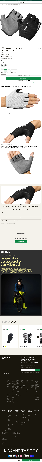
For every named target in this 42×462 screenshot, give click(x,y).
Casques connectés (8, 392)
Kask (9, 416)
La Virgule (16, 420)
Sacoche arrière (13, 400)
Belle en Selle (17, 422)
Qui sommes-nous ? (5, 432)
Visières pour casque (28, 389)
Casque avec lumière (9, 390)
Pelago (29, 416)
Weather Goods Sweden (17, 418)
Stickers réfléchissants (28, 384)
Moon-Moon (24, 457)
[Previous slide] (1, 25)
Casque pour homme (9, 386)
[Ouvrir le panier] (40, 2)
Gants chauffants (18, 397)
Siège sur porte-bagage (37, 393)
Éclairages (22, 382)
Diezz (9, 428)
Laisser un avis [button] (21, 241)
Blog (2, 443)
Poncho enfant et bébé (37, 396)
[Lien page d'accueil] (21, 2)
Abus (34, 413)
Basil (22, 424)
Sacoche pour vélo (14, 382)
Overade (9, 423)
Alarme (27, 387)
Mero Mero (16, 414)
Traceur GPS (28, 386)
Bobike (29, 419)
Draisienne (37, 399)
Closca (9, 429)
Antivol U (32, 380)
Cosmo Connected (11, 421)
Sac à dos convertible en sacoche (14, 384)
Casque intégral (8, 403)
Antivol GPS (32, 395)
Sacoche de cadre (13, 393)
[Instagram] (2, 373)
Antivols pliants (32, 387)
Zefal (28, 420)
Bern (9, 420)
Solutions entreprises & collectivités (5, 435)
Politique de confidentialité (16, 433)
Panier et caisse (22, 381)
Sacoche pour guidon (14, 389)
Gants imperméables (18, 395)
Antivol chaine (33, 381)
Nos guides (4, 442)
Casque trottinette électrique (8, 406)
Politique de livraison (15, 432)
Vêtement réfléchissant (18, 399)
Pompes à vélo (27, 391)
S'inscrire (37, 369)
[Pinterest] (8, 373)
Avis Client (3, 440)
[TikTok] (6, 373)
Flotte (22, 416)
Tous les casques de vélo (8, 381)
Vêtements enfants (37, 398)
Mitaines (17, 401)
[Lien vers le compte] (39, 2)
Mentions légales (14, 436)
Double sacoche (13, 402)
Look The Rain (23, 417)
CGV (12, 434)
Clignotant (22, 388)
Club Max (3, 444)
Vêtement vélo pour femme (17, 381)
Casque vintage (8, 397)
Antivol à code (33, 388)
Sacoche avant (13, 398)
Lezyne (29, 415)
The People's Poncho (23, 421)
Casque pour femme (9, 384)
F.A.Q (3, 438)
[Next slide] (41, 25)
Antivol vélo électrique (32, 390)
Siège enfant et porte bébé (37, 385)
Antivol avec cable (32, 383)
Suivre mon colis (3, 0)
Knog (28, 414)
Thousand (9, 415)
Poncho (17, 388)
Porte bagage (23, 385)
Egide (9, 419)
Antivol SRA (32, 385)
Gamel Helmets (10, 424)
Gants (17, 393)
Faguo (16, 416)
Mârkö (9, 414)
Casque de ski (9, 401)
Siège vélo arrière (37, 389)
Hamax (29, 421)
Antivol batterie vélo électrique (33, 393)
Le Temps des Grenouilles (23, 415)
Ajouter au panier (23, 78)
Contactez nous (4, 439)
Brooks (16, 415)
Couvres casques (27, 393)
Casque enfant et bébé (8, 399)
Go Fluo (16, 421)
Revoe (9, 425)
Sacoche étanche (13, 396)
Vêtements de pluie (18, 387)
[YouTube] (4, 373)
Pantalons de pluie (18, 392)
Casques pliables (8, 395)
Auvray (35, 414)
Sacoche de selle (13, 391)
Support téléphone (27, 381)
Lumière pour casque (23, 387)
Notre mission (4, 433)
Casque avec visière (9, 388)
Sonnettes (27, 382)
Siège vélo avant (37, 387)
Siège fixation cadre (37, 391)
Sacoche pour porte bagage (14, 387)
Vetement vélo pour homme (17, 384)
